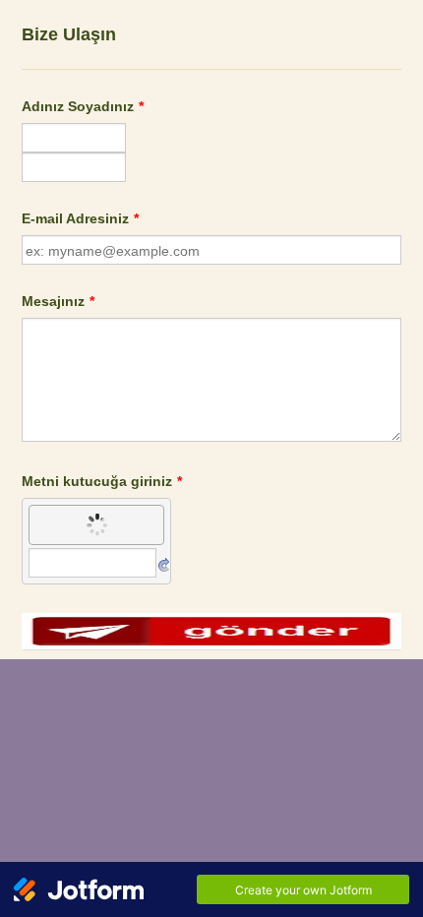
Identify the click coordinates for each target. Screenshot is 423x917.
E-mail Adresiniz (80, 218)
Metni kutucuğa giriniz (102, 481)
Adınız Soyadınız (83, 106)
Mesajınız (58, 301)
